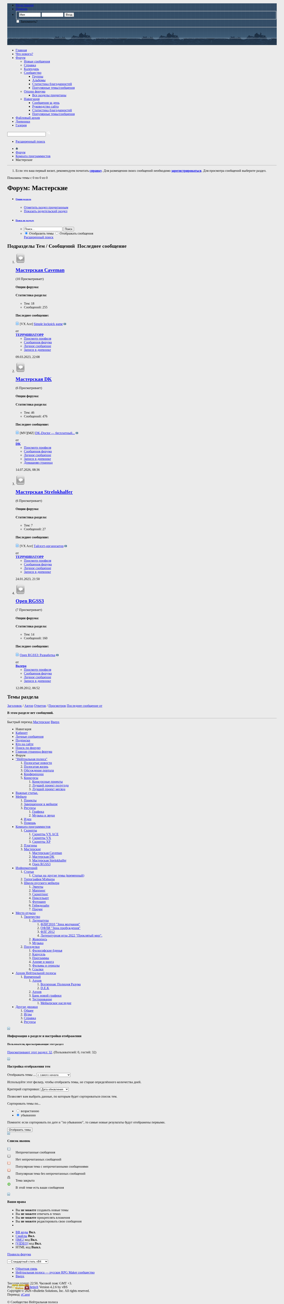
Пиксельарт (40, 898)
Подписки (23, 740)
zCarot (25, 1294)
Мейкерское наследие (56, 1003)
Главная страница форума (34, 751)
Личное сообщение (37, 346)
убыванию (28, 1115)
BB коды (22, 1232)
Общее (28, 1010)
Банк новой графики (47, 995)
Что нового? (24, 54)
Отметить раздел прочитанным (46, 207)
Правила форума (19, 1254)
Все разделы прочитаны (49, 95)
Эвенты (37, 886)
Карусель (38, 954)
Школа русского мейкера (41, 883)
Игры (28, 1014)
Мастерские (32, 849)
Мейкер (21, 796)
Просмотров (57, 705)
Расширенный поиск (30, 141)
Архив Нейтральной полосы (36, 973)
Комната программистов (33, 826)
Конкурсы (31, 778)
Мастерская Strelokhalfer (44, 492)
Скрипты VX (41, 838)
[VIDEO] (22, 1243)
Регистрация (24, 5)
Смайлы (21, 1236)
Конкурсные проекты (47, 781)
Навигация (32, 99)
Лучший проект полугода (50, 785)
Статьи (29, 871)
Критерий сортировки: (23, 1089)
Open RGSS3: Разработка (37, 655)
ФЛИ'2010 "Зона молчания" (60, 924)
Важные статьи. (27, 793)
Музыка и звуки (43, 815)
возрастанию (29, 1111)
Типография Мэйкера (39, 879)
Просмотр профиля (37, 338)
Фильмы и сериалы (46, 965)
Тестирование (42, 999)
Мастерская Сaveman (40, 270)
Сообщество (32, 72)
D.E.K (45, 988)
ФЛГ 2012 (48, 931)
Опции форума (34, 91)
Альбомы (39, 80)
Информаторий (26, 868)
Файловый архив (28, 117)
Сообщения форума (38, 342)
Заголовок (14, 705)
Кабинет (22, 733)
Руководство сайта (45, 106)
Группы (37, 76)
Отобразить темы (41, 233)
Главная (21, 50)
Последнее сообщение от (84, 705)
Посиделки (32, 946)
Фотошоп (39, 901)
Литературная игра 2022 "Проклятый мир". (71, 935)
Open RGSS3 (30, 601)
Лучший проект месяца (48, 789)
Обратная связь (26, 1268)
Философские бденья (47, 950)
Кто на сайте (24, 744)
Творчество (32, 916)
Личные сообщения (29, 736)
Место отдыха (26, 913)
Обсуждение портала (39, 770)
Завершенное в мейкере (41, 804)
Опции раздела (23, 199)
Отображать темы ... (21, 1075)
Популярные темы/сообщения (53, 87)
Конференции (34, 774)
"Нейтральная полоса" (31, 759)
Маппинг (39, 890)
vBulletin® (31, 1287)
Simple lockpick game (48, 324)
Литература (40, 920)
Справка (30, 65)
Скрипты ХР (41, 841)
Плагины (30, 845)
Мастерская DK (34, 379)
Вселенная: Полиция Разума (61, 984)
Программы (40, 958)
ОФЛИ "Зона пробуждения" (60, 928)
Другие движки (27, 1007)
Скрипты (30, 830)
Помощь (21, 9)
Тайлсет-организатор (49, 546)
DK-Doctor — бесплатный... (55, 433)
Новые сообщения (37, 61)
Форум (20, 57)
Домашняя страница (38, 462)
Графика (38, 811)
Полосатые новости (38, 763)
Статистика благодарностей (52, 84)
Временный (32, 977)
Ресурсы (30, 808)
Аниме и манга (43, 962)
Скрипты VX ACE (45, 834)
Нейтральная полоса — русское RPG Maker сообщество (55, 1272)
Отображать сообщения (76, 233)
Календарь (31, 69)
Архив (37, 980)
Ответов (40, 705)
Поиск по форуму (28, 748)
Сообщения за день (45, 102)
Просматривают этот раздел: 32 (29, 1052)
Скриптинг (40, 894)
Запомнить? (28, 21)
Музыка (37, 943)
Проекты (30, 800)
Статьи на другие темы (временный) (58, 875)
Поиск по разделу (25, 220)
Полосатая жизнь (36, 766)
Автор (28, 705)
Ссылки (37, 969)
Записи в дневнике (37, 350)
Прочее (37, 909)
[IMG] (20, 1239)
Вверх (55, 722)
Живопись (39, 939)
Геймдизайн (40, 905)
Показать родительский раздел (45, 211)
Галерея (21, 125)
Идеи (27, 819)
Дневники (23, 121)
